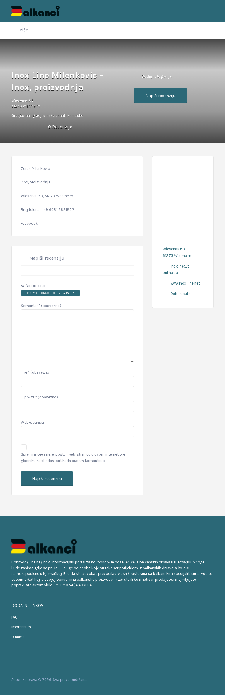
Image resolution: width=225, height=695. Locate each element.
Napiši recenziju (160, 95)
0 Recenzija (60, 127)
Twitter (192, 679)
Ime (36, 372)
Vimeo (211, 679)
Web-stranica (32, 422)
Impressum (21, 627)
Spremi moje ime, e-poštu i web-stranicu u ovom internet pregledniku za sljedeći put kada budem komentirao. (74, 457)
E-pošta (39, 397)
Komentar (41, 306)
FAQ (14, 617)
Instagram (201, 679)
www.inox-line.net (185, 283)
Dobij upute (180, 294)
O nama (18, 637)
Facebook (182, 679)
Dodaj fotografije (156, 76)
